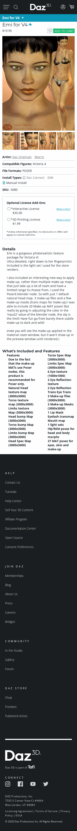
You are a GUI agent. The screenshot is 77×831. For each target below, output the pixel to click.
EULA (19, 815)
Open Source (14, 538)
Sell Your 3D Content (19, 510)
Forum (9, 669)
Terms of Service (47, 811)
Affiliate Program (16, 519)
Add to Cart (64, 31)
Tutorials (10, 492)
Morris (39, 157)
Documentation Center (20, 528)
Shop (8, 697)
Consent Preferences (19, 547)
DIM (50, 178)
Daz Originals (22, 157)
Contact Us (12, 482)
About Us (11, 594)
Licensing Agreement (19, 811)
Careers (10, 612)
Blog (8, 585)
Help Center (13, 501)
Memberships (14, 576)
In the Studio (13, 650)
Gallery (9, 660)
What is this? (63, 209)
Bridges (10, 622)
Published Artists (16, 716)
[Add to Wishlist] (49, 31)
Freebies (11, 707)
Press (9, 603)
